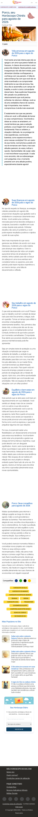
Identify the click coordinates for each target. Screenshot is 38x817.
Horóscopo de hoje (20, 588)
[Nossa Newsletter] (32, 2)
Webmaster (19, 807)
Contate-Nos (11, 787)
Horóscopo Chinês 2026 (8, 7)
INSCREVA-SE (19, 729)
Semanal (15, 598)
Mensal (26, 598)
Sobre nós (10, 772)
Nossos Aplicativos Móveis (17, 790)
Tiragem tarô (28, 602)
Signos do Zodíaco (20, 613)
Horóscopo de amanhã (20, 591)
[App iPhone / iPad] (28, 799)
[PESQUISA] (36, 2)
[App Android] (33, 799)
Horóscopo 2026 (12, 602)
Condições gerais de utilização (18, 778)
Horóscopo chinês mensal (27, 7)
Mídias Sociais (12, 793)
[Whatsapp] (20, 580)
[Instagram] (16, 799)
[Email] (29, 580)
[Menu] (2, 2)
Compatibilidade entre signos (20, 609)
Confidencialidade (29, 804)
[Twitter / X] (25, 580)
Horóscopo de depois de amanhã (20, 595)
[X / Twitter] (10, 799)
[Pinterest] (22, 799)
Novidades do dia (20, 616)
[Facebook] (16, 580)
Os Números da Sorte (20, 605)
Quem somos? (12, 775)
